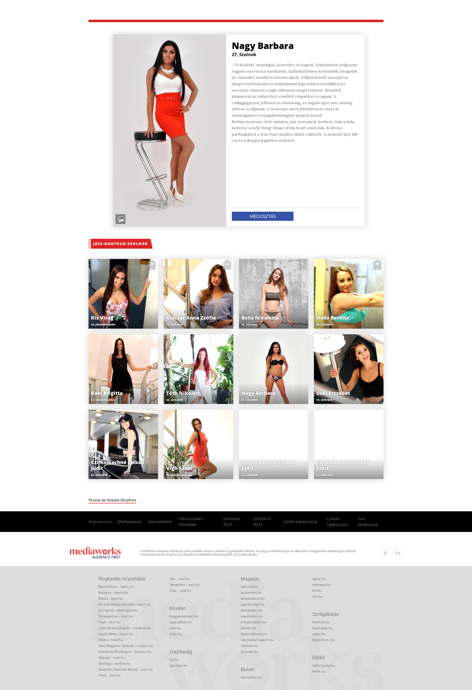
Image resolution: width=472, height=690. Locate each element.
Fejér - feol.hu (109, 622)
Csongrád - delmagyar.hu (118, 610)
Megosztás (263, 216)
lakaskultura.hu (253, 598)
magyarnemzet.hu (184, 616)
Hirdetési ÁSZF (231, 521)
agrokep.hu (178, 665)
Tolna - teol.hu (109, 675)
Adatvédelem (160, 521)
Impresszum (99, 521)
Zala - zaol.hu (180, 591)
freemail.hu (321, 622)
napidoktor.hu (251, 616)
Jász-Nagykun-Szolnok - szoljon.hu (125, 646)
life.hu (317, 591)
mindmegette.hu (253, 622)
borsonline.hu (251, 677)
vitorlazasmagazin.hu (257, 640)
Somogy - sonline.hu (114, 663)
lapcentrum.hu (323, 640)
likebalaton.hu (252, 610)
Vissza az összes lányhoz (112, 500)
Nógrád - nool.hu (111, 657)
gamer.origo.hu (253, 604)
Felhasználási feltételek (190, 521)
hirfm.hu (318, 671)
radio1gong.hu (323, 665)
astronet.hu (250, 587)
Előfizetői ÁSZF (262, 521)
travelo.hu (248, 628)
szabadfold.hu (181, 622)
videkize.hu (249, 646)
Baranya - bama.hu (113, 592)
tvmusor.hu (249, 652)
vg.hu (174, 659)
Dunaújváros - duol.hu (115, 616)
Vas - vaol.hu (180, 579)
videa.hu (318, 634)
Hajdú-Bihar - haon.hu (115, 634)
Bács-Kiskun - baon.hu (115, 587)
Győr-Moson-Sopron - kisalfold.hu (124, 628)
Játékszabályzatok (301, 521)
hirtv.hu (175, 628)
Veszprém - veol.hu (185, 585)
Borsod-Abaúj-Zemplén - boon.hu (124, 604)
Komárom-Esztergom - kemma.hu (124, 652)
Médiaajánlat (129, 521)
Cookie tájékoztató (337, 521)
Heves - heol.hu (110, 640)
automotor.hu (251, 592)
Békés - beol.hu (110, 598)
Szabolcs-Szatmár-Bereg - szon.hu (125, 669)
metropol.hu (321, 585)
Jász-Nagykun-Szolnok (120, 243)
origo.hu (176, 634)
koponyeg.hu (322, 628)
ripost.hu (319, 579)
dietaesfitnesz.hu (254, 634)
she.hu (317, 596)
